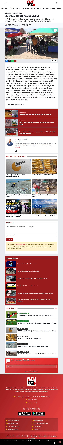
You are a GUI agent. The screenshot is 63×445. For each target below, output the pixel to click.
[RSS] (38, 409)
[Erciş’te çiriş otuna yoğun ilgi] (31, 43)
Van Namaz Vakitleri (13, 423)
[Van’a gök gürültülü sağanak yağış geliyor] (44, 206)
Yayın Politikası (34, 436)
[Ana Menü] (5, 3)
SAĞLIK (32, 8)
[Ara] (56, 3)
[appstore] (24, 413)
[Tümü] (56, 308)
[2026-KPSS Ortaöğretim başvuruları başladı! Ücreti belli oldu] (18, 166)
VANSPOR (4, 8)
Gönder (9, 239)
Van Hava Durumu (38, 420)
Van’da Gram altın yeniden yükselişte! (43, 174)
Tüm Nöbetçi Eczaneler (32, 371)
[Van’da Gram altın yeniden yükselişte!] (44, 166)
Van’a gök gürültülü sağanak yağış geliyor (44, 215)
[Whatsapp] (35, 409)
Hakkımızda (19, 436)
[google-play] (38, 413)
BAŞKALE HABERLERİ (23, 351)
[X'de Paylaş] (9, 61)
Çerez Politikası (31, 438)
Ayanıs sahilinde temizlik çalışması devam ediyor (33, 346)
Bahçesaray (9, 436)
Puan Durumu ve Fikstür (13, 426)
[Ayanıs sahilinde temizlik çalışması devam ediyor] (18, 186)
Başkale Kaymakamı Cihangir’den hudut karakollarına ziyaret (37, 354)
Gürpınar (49, 435)
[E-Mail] (16, 150)
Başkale (40, 435)
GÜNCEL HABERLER (17, 13)
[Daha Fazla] (15, 61)
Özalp (30, 435)
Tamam (56, 443)
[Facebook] (24, 409)
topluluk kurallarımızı (20, 244)
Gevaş (44, 435)
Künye (28, 436)
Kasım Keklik (19, 141)
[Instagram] (30, 409)
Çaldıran (35, 435)
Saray (14, 436)
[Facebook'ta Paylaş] (6, 61)
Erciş (22, 435)
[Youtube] (33, 409)
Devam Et (17, 147)
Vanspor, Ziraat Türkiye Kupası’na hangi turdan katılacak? (36, 315)
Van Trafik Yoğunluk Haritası (41, 423)
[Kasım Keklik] (10, 142)
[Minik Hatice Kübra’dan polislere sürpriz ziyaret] (44, 186)
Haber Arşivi (37, 429)
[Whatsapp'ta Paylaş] (12, 61)
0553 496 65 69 (32, 399)
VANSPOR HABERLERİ (23, 313)
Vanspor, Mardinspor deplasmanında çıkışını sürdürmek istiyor (37, 323)
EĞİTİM (39, 8)
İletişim (24, 436)
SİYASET (18, 8)
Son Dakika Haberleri (13, 429)
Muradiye (26, 435)
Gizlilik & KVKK (53, 436)
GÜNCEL (11, 8)
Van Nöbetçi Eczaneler (13, 420)
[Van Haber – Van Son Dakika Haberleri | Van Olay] (31, 3)
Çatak (54, 435)
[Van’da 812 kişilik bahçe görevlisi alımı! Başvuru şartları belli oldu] (18, 206)
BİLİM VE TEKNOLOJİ (49, 8)
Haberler (7, 13)
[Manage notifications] (60, 442)
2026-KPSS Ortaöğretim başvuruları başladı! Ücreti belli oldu (37, 331)
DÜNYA (59, 8)
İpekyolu (9, 435)
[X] (27, 409)
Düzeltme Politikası (44, 436)
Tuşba (13, 435)
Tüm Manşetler (37, 426)
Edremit (18, 435)
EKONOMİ (26, 8)
